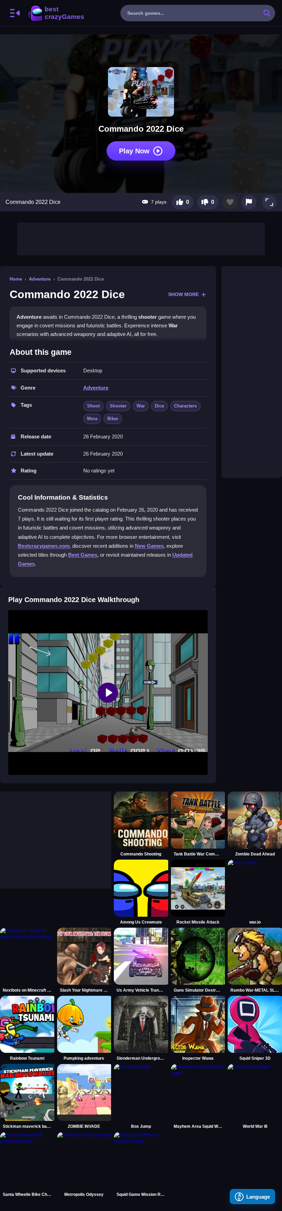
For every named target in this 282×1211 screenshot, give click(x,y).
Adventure (40, 279)
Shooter (118, 405)
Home (16, 279)
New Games (149, 546)
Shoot (93, 405)
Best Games (82, 555)
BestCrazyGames (55, 13)
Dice (159, 405)
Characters (185, 405)
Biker (112, 418)
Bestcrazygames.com (43, 546)
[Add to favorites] (230, 202)
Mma (92, 418)
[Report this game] (249, 202)
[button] (269, 202)
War (141, 405)
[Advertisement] (141, 237)
